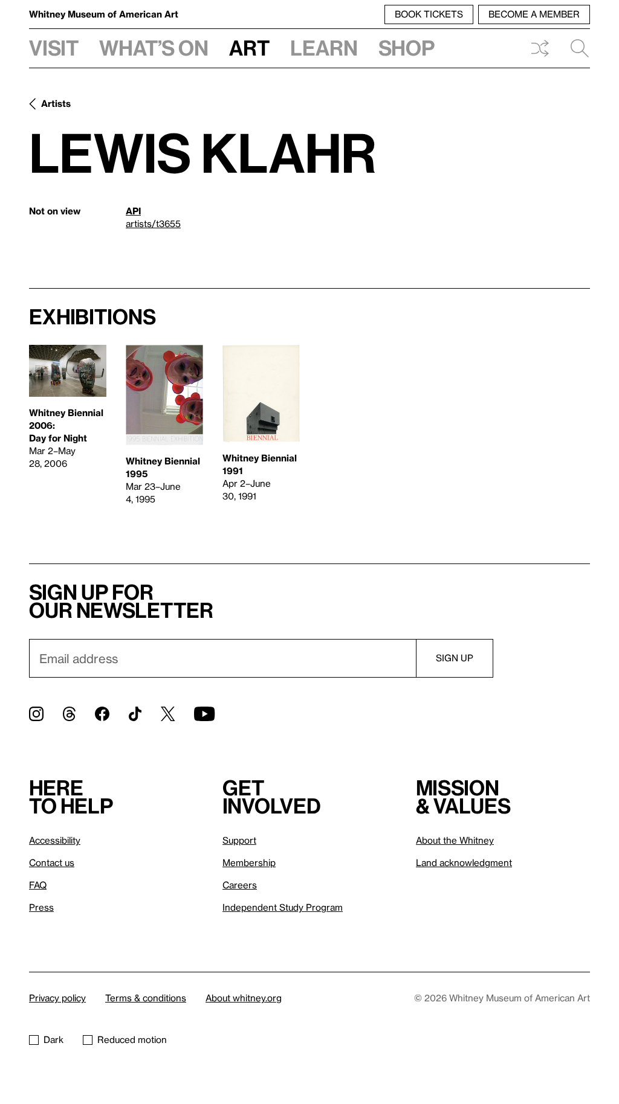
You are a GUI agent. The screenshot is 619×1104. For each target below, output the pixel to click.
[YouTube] (204, 714)
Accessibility (54, 840)
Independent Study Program (282, 907)
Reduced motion (132, 1039)
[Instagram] (36, 714)
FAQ (38, 884)
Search (575, 48)
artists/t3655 (153, 223)
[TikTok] (135, 714)
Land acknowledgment (464, 862)
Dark (53, 1039)
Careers (239, 884)
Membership (249, 862)
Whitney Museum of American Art (103, 13)
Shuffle (540, 48)
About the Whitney (455, 840)
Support (239, 840)
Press (41, 907)
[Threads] (69, 714)
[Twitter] (167, 714)
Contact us (51, 862)
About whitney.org (244, 997)
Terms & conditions (145, 997)
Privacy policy (57, 997)
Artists (56, 103)
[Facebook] (102, 714)
